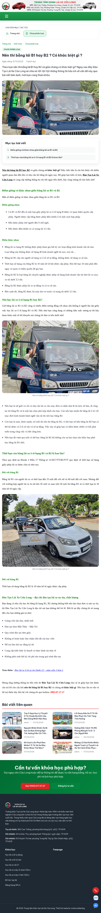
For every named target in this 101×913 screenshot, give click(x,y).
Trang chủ (6, 44)
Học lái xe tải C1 (12, 865)
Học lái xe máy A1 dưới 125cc (18, 870)
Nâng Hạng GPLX (12, 885)
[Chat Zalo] (96, 898)
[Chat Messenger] (96, 905)
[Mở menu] (6, 16)
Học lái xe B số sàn (13, 860)
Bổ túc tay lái (11, 880)
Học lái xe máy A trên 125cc (17, 875)
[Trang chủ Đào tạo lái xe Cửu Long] (6, 6)
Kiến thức (18, 44)
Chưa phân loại (31, 44)
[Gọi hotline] (96, 890)
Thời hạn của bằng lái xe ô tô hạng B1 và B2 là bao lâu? (36, 157)
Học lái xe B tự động (13, 855)
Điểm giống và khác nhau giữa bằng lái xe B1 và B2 (34, 150)
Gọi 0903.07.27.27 (35, 786)
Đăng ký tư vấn (66, 786)
